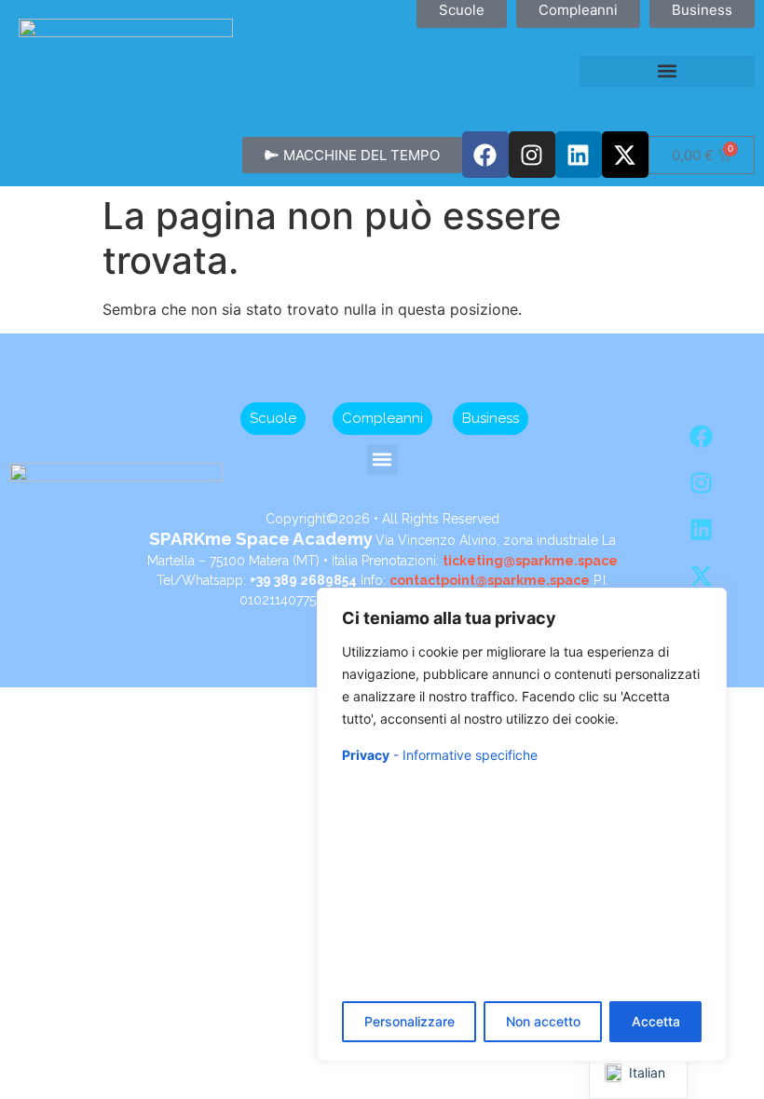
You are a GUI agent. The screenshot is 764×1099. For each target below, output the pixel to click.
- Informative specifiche (440, 755)
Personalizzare (409, 1021)
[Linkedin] (578, 154)
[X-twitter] (625, 154)
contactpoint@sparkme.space (489, 580)
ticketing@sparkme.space (530, 560)
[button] (667, 71)
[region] (522, 825)
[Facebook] (485, 154)
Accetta (656, 1021)
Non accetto (543, 1021)
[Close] (707, 603)
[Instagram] (532, 154)
